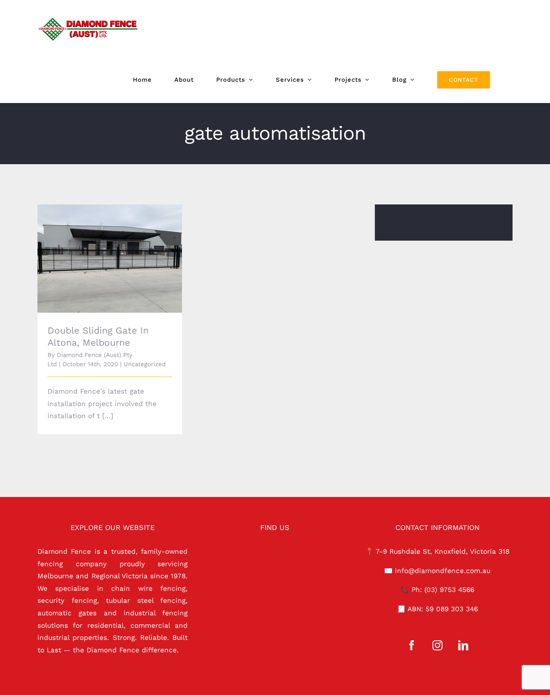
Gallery (121, 247)
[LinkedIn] (463, 645)
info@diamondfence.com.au (442, 571)
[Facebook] (411, 645)
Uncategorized (144, 364)
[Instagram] (437, 645)
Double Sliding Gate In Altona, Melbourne (98, 247)
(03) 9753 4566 (449, 590)
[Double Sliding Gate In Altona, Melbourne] (109, 258)
